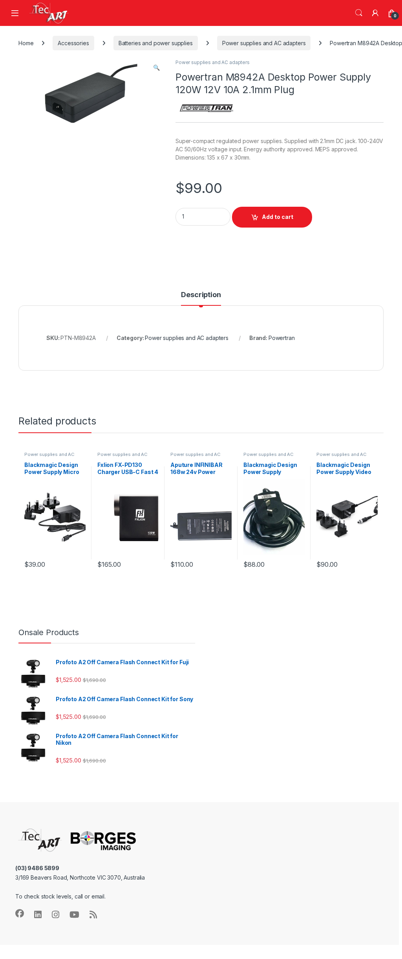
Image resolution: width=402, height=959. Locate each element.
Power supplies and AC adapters (264, 43)
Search (358, 13)
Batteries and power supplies (156, 43)
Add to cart (277, 216)
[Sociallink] (19, 913)
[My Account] (375, 13)
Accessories (73, 43)
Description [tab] (201, 295)
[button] (156, 67)
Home (25, 43)
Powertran (282, 337)
